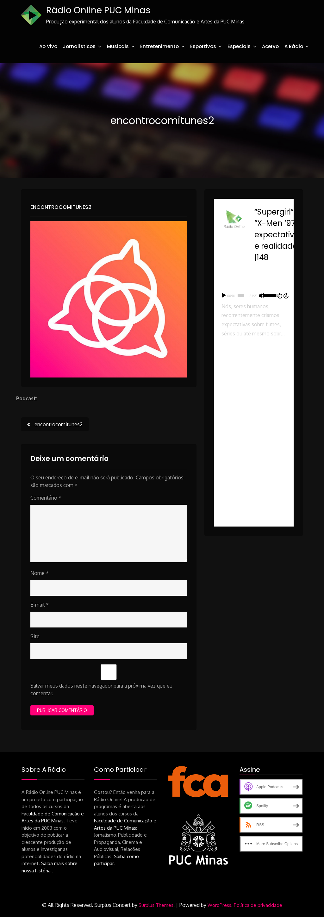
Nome (39, 573)
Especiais (239, 46)
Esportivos (203, 46)
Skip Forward (286, 295)
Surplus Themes (156, 905)
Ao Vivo (48, 46)
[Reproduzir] (224, 295)
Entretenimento (159, 46)
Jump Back (280, 295)
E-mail (39, 605)
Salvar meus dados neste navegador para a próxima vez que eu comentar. (101, 689)
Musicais (118, 46)
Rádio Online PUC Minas (98, 10)
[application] (254, 295)
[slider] (241, 295)
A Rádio (293, 46)
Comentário (45, 498)
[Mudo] (262, 295)
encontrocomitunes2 (60, 207)
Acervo (270, 46)
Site (35, 636)
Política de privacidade (258, 905)
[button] (254, 370)
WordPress (219, 905)
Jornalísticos (79, 46)
